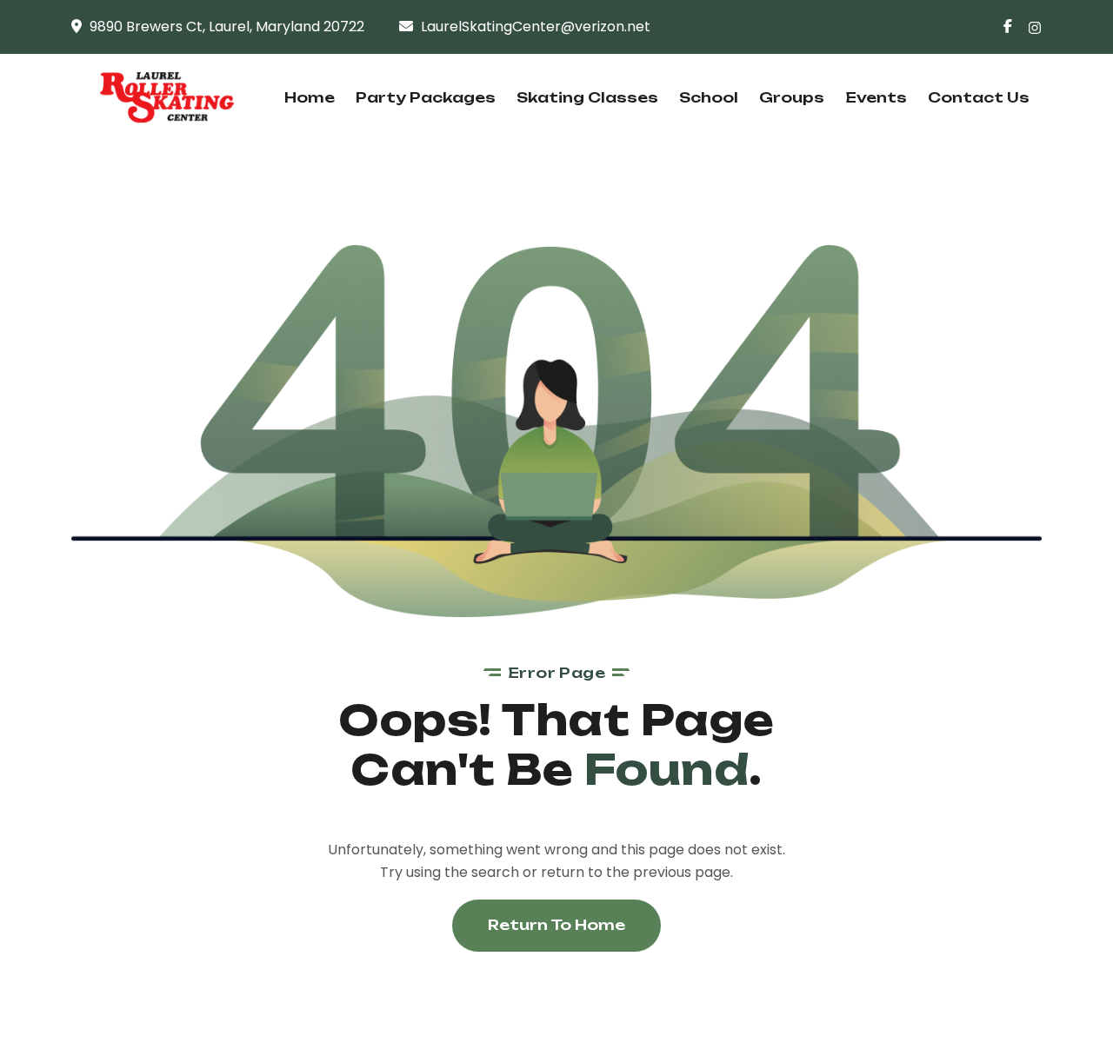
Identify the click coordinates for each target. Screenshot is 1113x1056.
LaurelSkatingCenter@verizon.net (535, 27)
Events (876, 97)
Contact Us (979, 97)
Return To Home (556, 924)
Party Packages (426, 97)
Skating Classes (587, 97)
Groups (791, 97)
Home (309, 97)
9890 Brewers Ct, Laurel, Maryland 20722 (227, 27)
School (708, 97)
